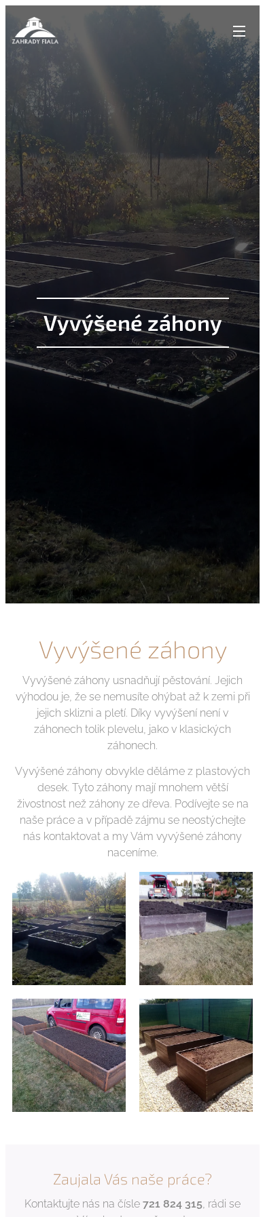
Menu (239, 30)
